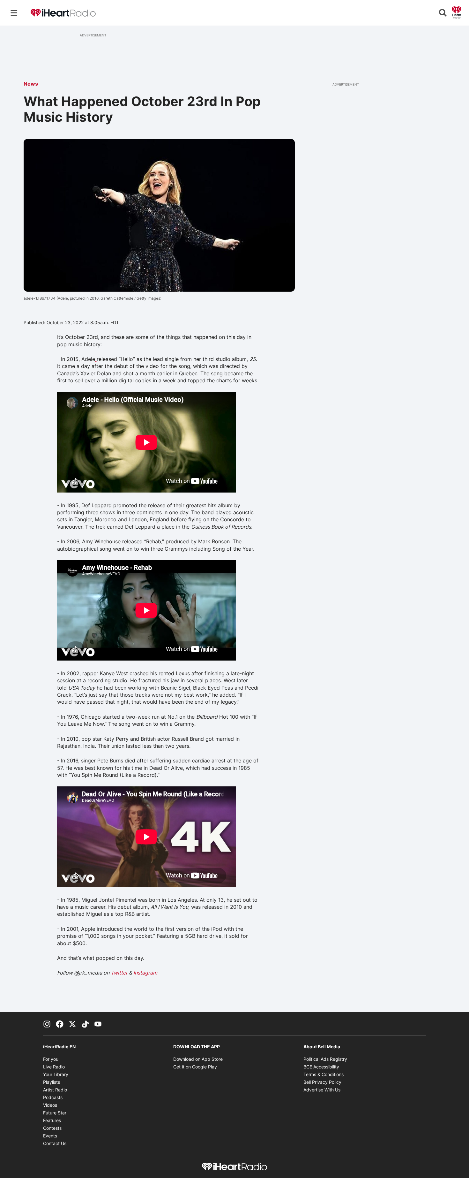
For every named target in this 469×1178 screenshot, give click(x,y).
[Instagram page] (47, 1024)
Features (52, 1120)
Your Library (55, 1074)
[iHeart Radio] (456, 12)
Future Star (54, 1112)
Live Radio (54, 1066)
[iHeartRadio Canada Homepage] (63, 13)
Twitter (119, 972)
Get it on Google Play (195, 1066)
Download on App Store (198, 1059)
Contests (52, 1128)
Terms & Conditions (323, 1074)
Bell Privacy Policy (322, 1082)
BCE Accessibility (321, 1066)
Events (50, 1135)
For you (50, 1059)
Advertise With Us (321, 1089)
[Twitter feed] (72, 1024)
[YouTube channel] (98, 1024)
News (31, 83)
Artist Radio (55, 1089)
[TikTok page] (85, 1024)
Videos (50, 1105)
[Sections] (14, 12)
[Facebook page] (59, 1024)
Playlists (51, 1082)
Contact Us (54, 1143)
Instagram (145, 972)
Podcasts (53, 1097)
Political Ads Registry (325, 1059)
